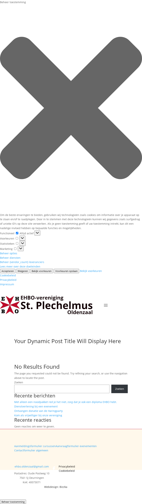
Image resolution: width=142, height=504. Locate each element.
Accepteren (7, 271)
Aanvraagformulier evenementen (76, 446)
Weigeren (23, 271)
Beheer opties (8, 253)
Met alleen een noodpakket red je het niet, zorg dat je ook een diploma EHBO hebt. (65, 402)
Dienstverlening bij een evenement (36, 406)
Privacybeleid (8, 280)
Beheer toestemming (13, 501)
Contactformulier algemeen (31, 450)
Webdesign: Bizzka (55, 487)
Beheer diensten (10, 258)
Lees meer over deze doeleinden (20, 266)
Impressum (7, 284)
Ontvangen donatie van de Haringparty (38, 411)
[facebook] (54, 469)
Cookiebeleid (8, 275)
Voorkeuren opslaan (66, 271)
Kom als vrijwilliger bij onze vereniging (38, 415)
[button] (71, 108)
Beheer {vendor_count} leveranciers (22, 262)
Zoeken (18, 382)
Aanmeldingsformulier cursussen (35, 446)
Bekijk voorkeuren (42, 271)
